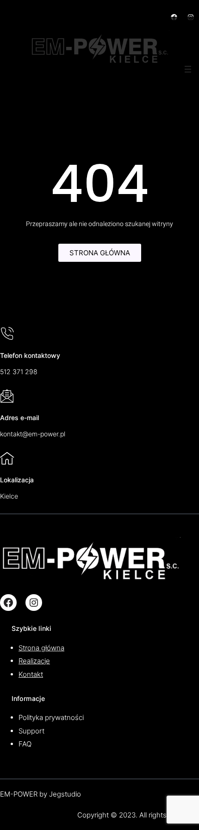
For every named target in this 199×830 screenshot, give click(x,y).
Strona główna (41, 647)
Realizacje (34, 660)
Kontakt (31, 674)
